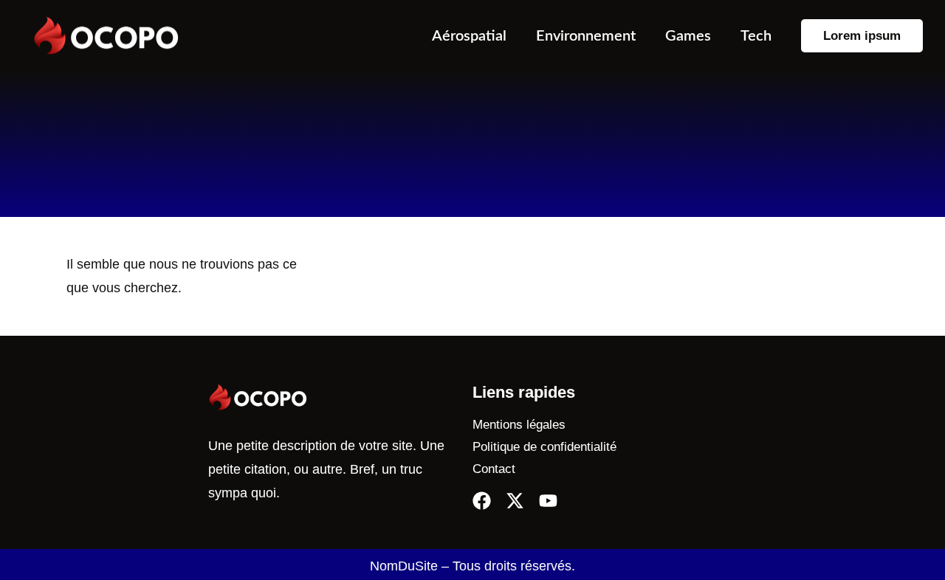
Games (688, 36)
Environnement (586, 36)
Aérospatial (469, 36)
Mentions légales (519, 425)
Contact (493, 469)
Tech (756, 36)
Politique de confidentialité (544, 447)
